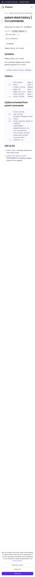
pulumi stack (11, 150)
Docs (6, 13)
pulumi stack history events (16, 156)
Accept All (17, 573)
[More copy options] (18, 34)
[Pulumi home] (7, 7)
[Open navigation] (31, 7)
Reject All (17, 569)
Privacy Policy (17, 561)
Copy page (11, 34)
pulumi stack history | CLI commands (20, 13)
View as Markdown (12, 38)
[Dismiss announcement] (32, 2)
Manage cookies (17, 565)
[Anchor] (25, 20)
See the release (24, 2)
